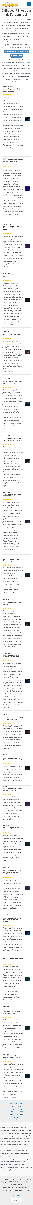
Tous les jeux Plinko (16, 1103)
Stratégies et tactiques (16, 1109)
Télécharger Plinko (16, 1111)
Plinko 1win (24, 52)
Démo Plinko (16, 1106)
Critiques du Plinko (16, 1114)
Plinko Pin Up (11, 52)
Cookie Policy (16, 1196)
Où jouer (16, 1117)
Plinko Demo (17, 56)
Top (31, 1203)
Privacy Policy (16, 1193)
